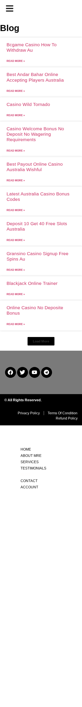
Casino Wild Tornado (28, 104)
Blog (25, 474)
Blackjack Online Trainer (32, 283)
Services (30, 462)
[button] (41, 341)
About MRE (31, 456)
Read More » (16, 61)
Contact (29, 481)
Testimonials (33, 468)
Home (26, 449)
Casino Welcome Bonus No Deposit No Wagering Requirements (35, 134)
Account (29, 487)
